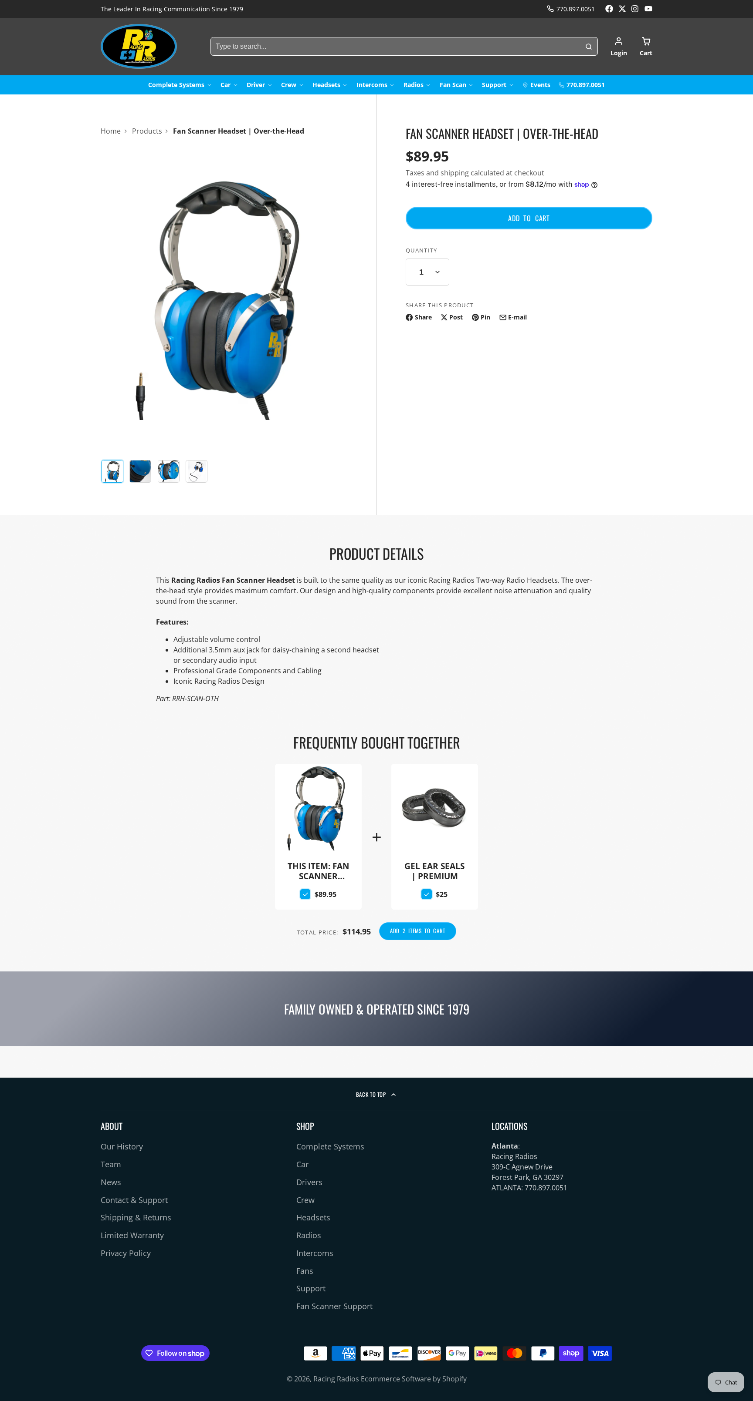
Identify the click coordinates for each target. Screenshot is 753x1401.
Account (619, 47)
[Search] (589, 46)
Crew (288, 85)
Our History (122, 1146)
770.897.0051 (575, 9)
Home (111, 131)
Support (494, 85)
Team (111, 1164)
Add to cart (529, 218)
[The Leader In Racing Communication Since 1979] (172, 9)
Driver (256, 85)
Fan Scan (453, 85)
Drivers (309, 1182)
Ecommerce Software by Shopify (414, 1379)
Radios (414, 85)
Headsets (326, 85)
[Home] (139, 46)
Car (225, 85)
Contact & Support (134, 1200)
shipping (455, 173)
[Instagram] (635, 9)
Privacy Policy (126, 1253)
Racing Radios (336, 1379)
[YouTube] (648, 9)
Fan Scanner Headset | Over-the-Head (318, 837)
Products (147, 131)
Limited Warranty (132, 1235)
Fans (304, 1271)
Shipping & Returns (136, 1217)
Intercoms (371, 85)
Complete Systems (176, 85)
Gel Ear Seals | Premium (434, 822)
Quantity (421, 250)
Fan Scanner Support (334, 1306)
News (111, 1182)
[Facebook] (609, 9)
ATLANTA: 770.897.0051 (529, 1188)
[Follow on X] (622, 9)
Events (540, 85)
